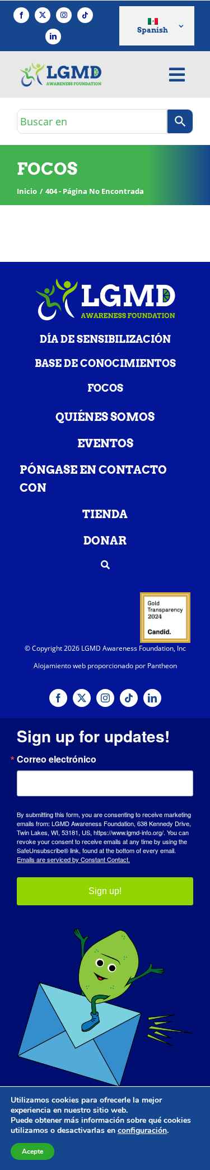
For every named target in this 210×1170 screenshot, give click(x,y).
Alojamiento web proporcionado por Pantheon (105, 665)
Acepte (32, 1151)
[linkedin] (53, 36)
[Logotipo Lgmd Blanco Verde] (105, 283)
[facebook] (21, 15)
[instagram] (64, 15)
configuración (142, 1131)
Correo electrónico (56, 759)
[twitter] (42, 15)
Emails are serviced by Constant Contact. (73, 859)
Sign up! (105, 891)
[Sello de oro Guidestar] (165, 597)
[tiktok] (85, 15)
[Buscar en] (180, 121)
